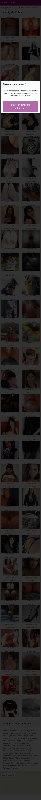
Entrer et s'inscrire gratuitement (20, 106)
